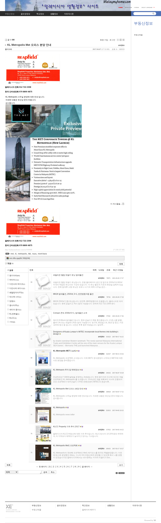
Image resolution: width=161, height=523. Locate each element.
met (12, 254)
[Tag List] (121, 473)
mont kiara (42, 254)
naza (34, 254)
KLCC (13, 318)
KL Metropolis (59, 407)
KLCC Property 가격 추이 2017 (66, 426)
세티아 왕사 (15, 310)
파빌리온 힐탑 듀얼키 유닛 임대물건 (68, 275)
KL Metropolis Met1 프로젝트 (65, 445)
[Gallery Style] (123, 40)
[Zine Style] (121, 40)
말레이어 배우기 (89, 510)
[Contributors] (117, 473)
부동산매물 (138, 35)
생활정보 (111, 505)
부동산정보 (36, 505)
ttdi (29, 254)
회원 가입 (104, 40)
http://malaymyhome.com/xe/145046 (18, 250)
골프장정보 (61, 505)
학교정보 (86, 505)
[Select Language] (148, 7)
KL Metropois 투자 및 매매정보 (66, 370)
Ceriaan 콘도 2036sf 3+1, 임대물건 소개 (70, 313)
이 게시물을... (116, 204)
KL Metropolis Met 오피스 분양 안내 (29, 44)
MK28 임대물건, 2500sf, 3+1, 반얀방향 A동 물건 (73, 294)
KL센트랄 (14, 314)
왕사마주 (14, 305)
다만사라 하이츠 (17, 284)
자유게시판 (137, 505)
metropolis (22, 254)
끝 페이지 (86, 467)
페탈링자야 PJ (16, 292)
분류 (11, 270)
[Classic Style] (118, 40)
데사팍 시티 (15, 297)
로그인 (112, 40)
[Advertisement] (65, 30)
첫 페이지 (43, 467)
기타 (12, 322)
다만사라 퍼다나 (17, 288)
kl (16, 254)
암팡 (12, 301)
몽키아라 (8, 49)
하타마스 (14, 280)
